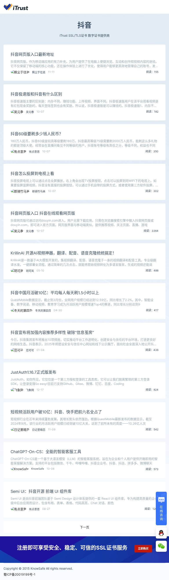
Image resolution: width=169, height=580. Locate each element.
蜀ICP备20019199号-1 (19, 574)
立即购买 (143, 548)
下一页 (84, 527)
